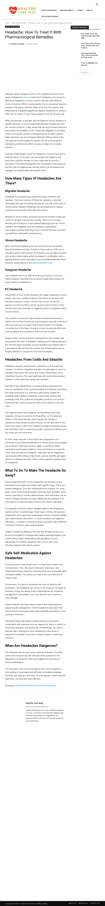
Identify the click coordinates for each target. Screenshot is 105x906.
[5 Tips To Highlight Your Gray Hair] (75, 65)
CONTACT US (95, 903)
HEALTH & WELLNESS (19, 23)
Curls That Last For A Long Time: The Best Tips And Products (90, 46)
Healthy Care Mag (17, 44)
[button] (97, 4)
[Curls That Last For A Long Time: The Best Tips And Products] (75, 45)
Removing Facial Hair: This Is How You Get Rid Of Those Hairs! (89, 55)
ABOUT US (72, 903)
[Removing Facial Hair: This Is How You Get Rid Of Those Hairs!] (75, 55)
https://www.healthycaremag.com (37, 707)
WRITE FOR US (83, 903)
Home (7, 23)
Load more (85, 72)
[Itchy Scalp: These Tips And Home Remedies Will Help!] (75, 36)
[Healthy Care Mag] (6, 44)
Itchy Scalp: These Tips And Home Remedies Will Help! (90, 36)
